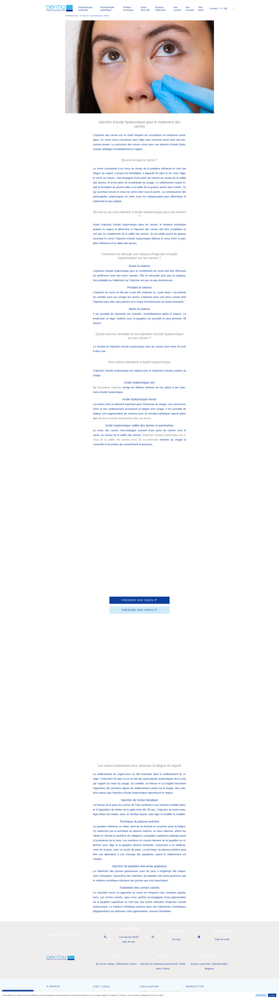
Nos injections (84, 16)
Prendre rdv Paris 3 (139, 609)
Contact (214, 8)
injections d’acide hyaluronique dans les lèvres (124, 418)
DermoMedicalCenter (71, 16)
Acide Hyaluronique (96, 16)
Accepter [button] (272, 995)
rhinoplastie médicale (109, 387)
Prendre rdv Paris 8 (139, 600)
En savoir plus (261, 995)
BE (225, 8)
